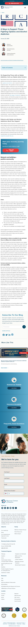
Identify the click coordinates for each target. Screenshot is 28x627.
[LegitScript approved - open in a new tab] (17, 611)
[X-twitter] (16, 508)
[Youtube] (10, 508)
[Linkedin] (5, 508)
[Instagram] (8, 508)
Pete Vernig (9, 50)
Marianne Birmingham (10, 54)
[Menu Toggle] (25, 7)
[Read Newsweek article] (7, 609)
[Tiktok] (13, 508)
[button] (25, 67)
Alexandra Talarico (9, 45)
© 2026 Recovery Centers (14, 625)
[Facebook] (2, 508)
